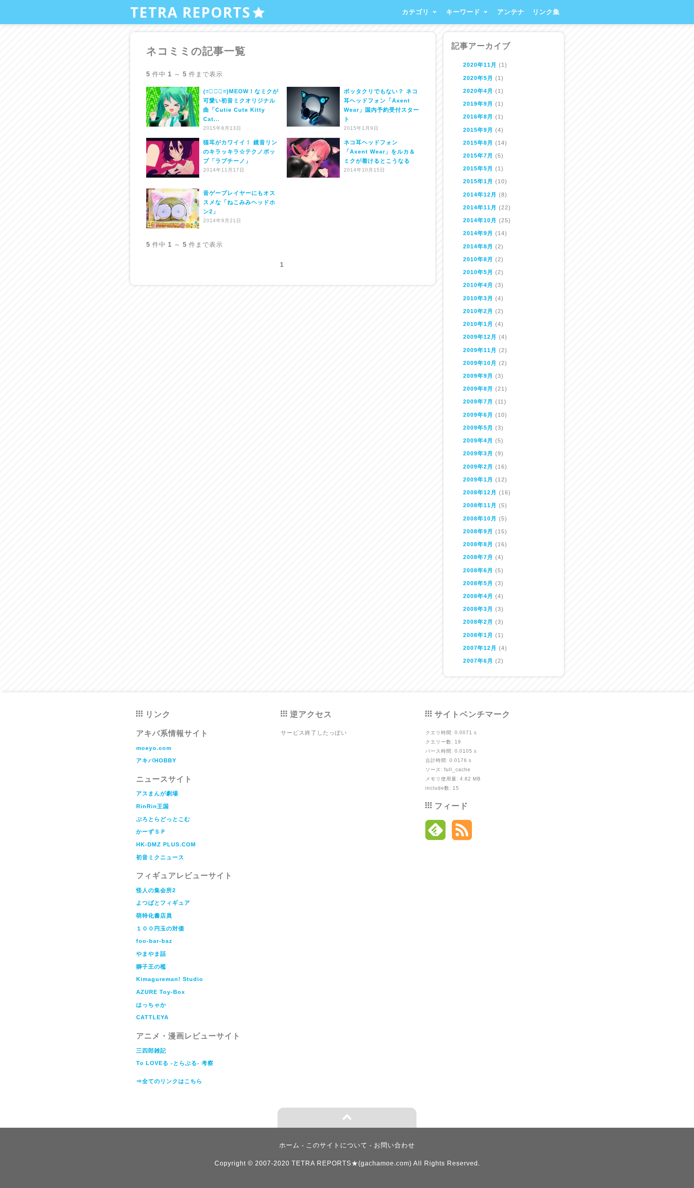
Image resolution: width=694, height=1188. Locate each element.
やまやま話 (151, 953)
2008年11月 (480, 505)
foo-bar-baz (154, 941)
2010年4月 (478, 285)
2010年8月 (478, 259)
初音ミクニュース (160, 857)
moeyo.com (153, 748)
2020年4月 (478, 91)
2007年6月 (478, 660)
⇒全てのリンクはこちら (169, 1081)
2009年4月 (478, 440)
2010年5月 (478, 272)
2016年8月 (478, 116)
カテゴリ (415, 11)
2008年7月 (478, 557)
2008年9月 (478, 531)
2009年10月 (480, 363)
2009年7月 (478, 401)
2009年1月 (478, 479)
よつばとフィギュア (163, 902)
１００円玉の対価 (160, 928)
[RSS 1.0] (462, 832)
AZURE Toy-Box (160, 992)
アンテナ (511, 11)
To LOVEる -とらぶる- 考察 (175, 1063)
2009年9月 (478, 376)
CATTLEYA (152, 1017)
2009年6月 (478, 415)
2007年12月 (480, 648)
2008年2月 (478, 622)
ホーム (289, 1145)
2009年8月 (478, 388)
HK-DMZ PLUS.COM (166, 844)
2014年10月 (480, 220)
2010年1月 (478, 324)
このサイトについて (336, 1145)
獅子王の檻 (151, 966)
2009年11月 (480, 350)
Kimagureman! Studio (169, 979)
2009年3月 (478, 453)
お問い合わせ (394, 1145)
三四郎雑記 (151, 1050)
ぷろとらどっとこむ (163, 819)
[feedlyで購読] (435, 832)
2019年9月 (478, 103)
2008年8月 (478, 544)
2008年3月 (478, 609)
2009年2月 (478, 466)
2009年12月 (480, 337)
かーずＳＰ (151, 831)
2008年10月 (480, 518)
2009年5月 (478, 427)
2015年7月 (478, 155)
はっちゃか (151, 1005)
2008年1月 (478, 635)
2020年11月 (480, 64)
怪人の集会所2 (156, 890)
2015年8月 (478, 142)
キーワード (463, 11)
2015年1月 (478, 181)
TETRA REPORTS (190, 12)
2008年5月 (478, 583)
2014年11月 (480, 207)
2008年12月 (480, 492)
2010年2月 (478, 311)
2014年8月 (478, 246)
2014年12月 (480, 194)
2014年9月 (478, 233)
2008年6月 (478, 570)
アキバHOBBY (156, 760)
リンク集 (546, 11)
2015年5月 (478, 168)
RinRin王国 (152, 806)
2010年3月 (478, 298)
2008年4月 (478, 596)
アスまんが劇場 (157, 793)
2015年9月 (478, 130)
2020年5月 (478, 78)
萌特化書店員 (154, 915)
